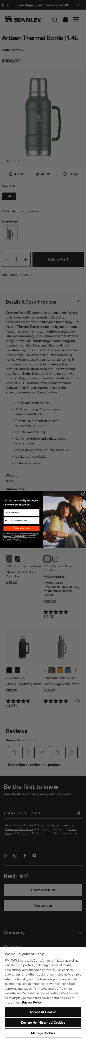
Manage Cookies (43, 1033)
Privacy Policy (32, 1002)
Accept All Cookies (43, 1012)
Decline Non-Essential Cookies (43, 1022)
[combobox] (8, 520)
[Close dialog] (83, 493)
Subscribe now (21, 528)
